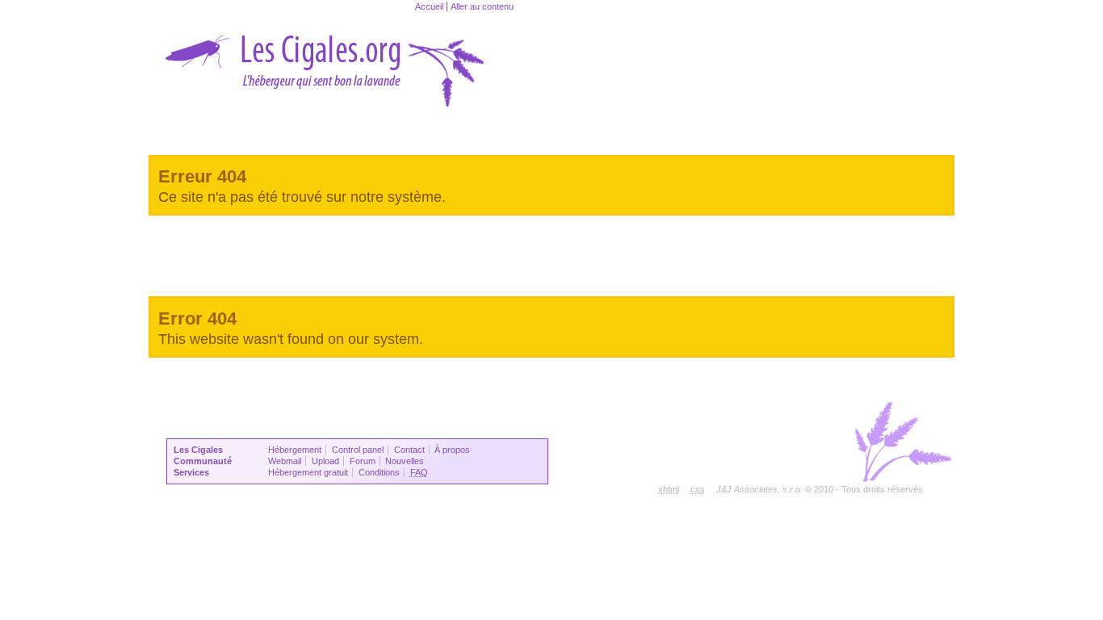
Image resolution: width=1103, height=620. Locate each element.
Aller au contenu (482, 6)
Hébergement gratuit (308, 472)
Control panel (358, 450)
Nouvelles (404, 461)
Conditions (379, 472)
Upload (325, 461)
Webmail (284, 461)
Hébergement (294, 450)
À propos (452, 450)
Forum (362, 461)
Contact (409, 450)
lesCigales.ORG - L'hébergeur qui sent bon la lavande (326, 61)
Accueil (429, 6)
